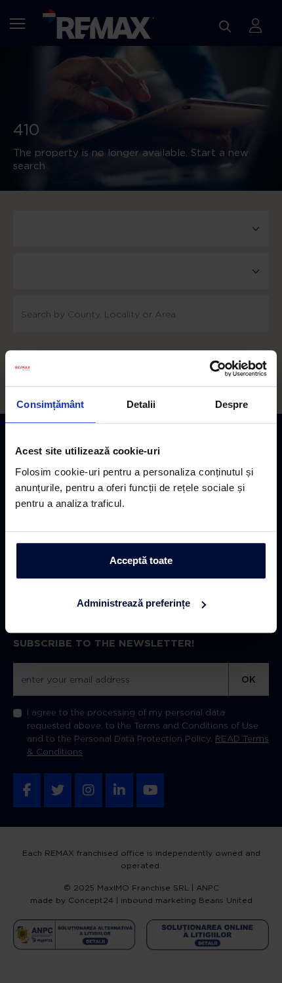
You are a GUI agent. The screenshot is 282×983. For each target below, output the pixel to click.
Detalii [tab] (141, 404)
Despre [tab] (232, 404)
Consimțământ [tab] (50, 404)
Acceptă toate (141, 560)
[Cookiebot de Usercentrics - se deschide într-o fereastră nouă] (209, 368)
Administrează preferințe (133, 603)
